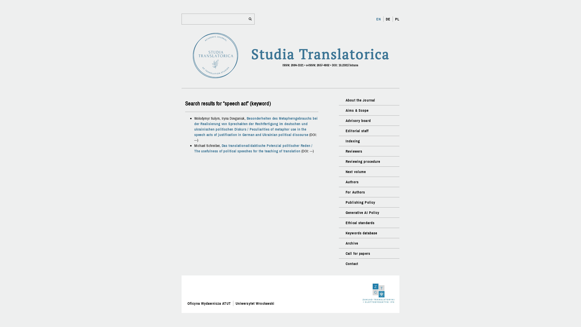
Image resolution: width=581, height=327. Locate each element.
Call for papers (358, 253)
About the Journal (360, 100)
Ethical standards (360, 222)
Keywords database (361, 232)
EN (378, 19)
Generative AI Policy (362, 212)
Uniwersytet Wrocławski (255, 303)
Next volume (356, 171)
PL (397, 19)
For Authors (355, 192)
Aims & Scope (357, 110)
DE (388, 19)
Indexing (353, 141)
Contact (352, 263)
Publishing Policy (360, 202)
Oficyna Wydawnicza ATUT (209, 303)
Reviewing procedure (363, 161)
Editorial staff (357, 130)
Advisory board (358, 120)
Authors (352, 181)
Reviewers (354, 151)
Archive (352, 243)
